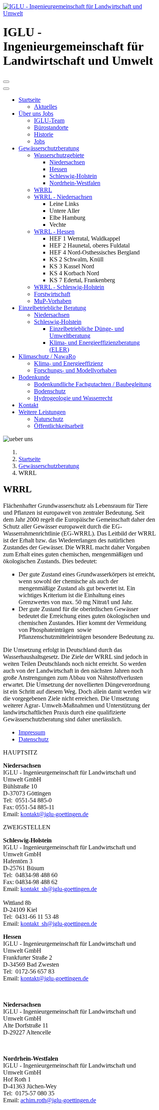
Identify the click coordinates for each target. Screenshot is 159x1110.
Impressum (32, 732)
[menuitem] (30, 99)
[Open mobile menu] (6, 82)
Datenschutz (34, 739)
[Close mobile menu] (6, 89)
